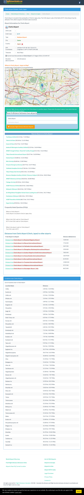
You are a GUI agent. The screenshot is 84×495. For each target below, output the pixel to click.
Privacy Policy (48, 477)
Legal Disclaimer (49, 473)
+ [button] (7, 71)
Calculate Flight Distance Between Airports (21, 126)
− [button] (7, 73)
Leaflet (64, 104)
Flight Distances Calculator (23, 483)
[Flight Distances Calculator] (13, 2)
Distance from (22, 240)
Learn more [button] (18, 492)
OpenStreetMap (70, 104)
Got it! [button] (79, 491)
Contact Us (47, 480)
